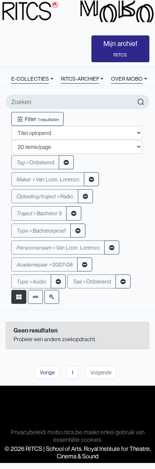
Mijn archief (120, 48)
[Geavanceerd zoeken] (51, 297)
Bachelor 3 (39, 213)
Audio (31, 281)
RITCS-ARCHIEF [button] (80, 78)
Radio (44, 196)
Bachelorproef (41, 230)
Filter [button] (41, 119)
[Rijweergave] (35, 297)
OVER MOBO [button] (127, 78)
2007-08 (44, 264)
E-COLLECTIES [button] (30, 78)
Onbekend (35, 162)
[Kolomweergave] (18, 297)
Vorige (47, 372)
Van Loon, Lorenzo (47, 179)
